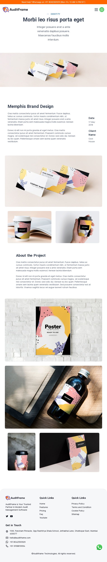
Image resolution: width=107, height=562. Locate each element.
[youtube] (11, 516)
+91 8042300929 (52, 2)
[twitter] (7, 516)
